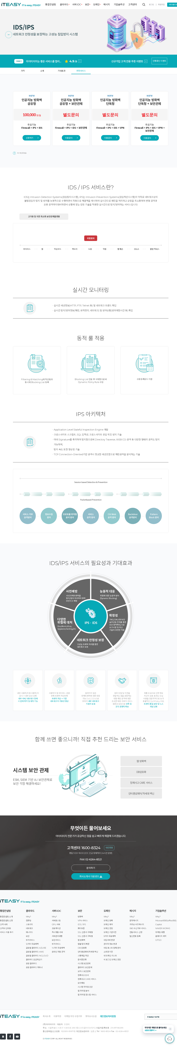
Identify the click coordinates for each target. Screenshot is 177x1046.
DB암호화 (141, 772)
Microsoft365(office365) (165, 920)
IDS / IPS (82, 924)
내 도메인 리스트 (110, 955)
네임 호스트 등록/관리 (112, 948)
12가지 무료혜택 (32, 944)
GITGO (158, 940)
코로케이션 (56, 928)
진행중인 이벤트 (159, 61)
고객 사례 (4, 924)
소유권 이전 (108, 952)
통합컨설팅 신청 (6, 920)
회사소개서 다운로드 (89, 876)
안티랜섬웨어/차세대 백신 (141, 793)
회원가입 (161, 4)
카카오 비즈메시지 (137, 924)
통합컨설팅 (50, 4)
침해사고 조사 (83, 975)
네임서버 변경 (109, 940)
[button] (158, 1029)
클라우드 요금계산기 (34, 959)
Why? (28, 916)
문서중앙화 (82, 959)
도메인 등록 (108, 920)
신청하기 (29, 137)
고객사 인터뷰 (5, 928)
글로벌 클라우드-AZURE (36, 948)
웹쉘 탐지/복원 (83, 944)
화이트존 (81, 928)
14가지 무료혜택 (58, 948)
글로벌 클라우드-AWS (35, 952)
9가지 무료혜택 (110, 936)
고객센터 (132, 4)
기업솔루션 (119, 4)
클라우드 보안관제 (85, 967)
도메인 (96, 4)
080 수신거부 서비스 (138, 928)
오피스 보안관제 (84, 971)
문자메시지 (134, 920)
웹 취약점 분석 (83, 991)
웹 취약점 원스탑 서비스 (87, 994)
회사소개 (46, 1016)
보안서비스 (56, 940)
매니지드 (29, 932)
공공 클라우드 (31, 963)
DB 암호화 (82, 948)
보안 (87, 4)
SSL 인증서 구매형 (85, 932)
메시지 (106, 4)
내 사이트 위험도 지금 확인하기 (127, 61)
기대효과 (61, 71)
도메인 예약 (108, 924)
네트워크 (29, 928)
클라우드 (64, 4)
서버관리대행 (57, 936)
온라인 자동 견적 (58, 952)
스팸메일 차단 (83, 955)
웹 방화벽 (141, 761)
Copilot (158, 924)
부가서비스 (30, 940)
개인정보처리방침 (108, 1016)
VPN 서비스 (83, 920)
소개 (42, 71)
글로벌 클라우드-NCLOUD (37, 955)
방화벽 (80, 916)
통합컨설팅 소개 (6, 916)
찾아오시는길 (91, 1016)
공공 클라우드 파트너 (34, 967)
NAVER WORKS (162, 928)
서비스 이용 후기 (6, 932)
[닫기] (170, 1029)
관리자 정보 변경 (110, 944)
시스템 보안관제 (84, 963)
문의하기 (90, 868)
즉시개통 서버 (57, 932)
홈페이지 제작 (160, 936)
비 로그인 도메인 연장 (112, 959)
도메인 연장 (108, 928)
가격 (23, 71)
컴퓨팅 (28, 920)
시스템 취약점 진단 (85, 987)
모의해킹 (81, 983)
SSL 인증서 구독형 (85, 936)
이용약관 (57, 1016)
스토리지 (29, 924)
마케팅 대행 (160, 932)
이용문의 (69, 137)
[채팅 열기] (169, 1038)
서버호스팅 (56, 920)
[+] (79, 56)
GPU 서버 (56, 924)
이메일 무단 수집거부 (73, 1016)
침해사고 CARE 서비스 (141, 782)
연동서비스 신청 (136, 932)
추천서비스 (81, 71)
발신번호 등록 (135, 936)
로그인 (151, 4)
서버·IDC (76, 4)
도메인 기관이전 (110, 932)
